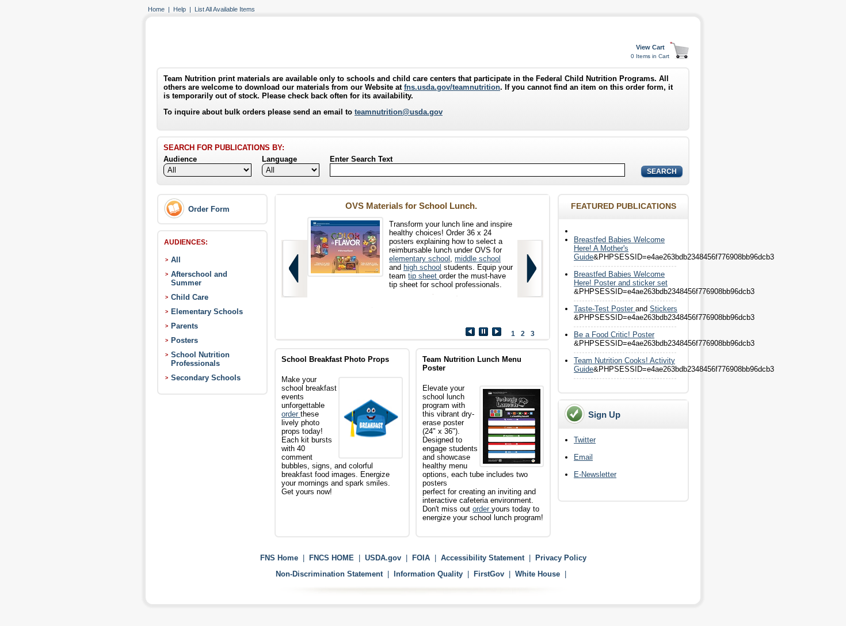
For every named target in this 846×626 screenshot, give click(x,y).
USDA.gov (383, 558)
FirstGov (489, 574)
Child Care (189, 297)
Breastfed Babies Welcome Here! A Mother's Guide (619, 248)
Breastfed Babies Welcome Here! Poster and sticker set (621, 278)
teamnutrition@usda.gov (399, 112)
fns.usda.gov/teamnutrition (452, 87)
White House (537, 574)
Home (156, 9)
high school (422, 267)
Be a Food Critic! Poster (614, 334)
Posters (184, 340)
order (290, 414)
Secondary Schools (206, 377)
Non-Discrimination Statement (329, 574)
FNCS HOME (331, 558)
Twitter (585, 440)
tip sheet (423, 276)
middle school (478, 258)
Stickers (663, 308)
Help (179, 9)
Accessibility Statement (482, 558)
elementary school (419, 258)
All (176, 259)
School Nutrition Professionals (200, 359)
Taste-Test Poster (604, 308)
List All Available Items (225, 9)
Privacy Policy (560, 558)
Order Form (209, 209)
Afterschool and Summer (199, 278)
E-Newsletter (595, 474)
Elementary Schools (207, 311)
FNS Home (279, 558)
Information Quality (428, 574)
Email (583, 457)
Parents (184, 326)
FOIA (421, 558)
